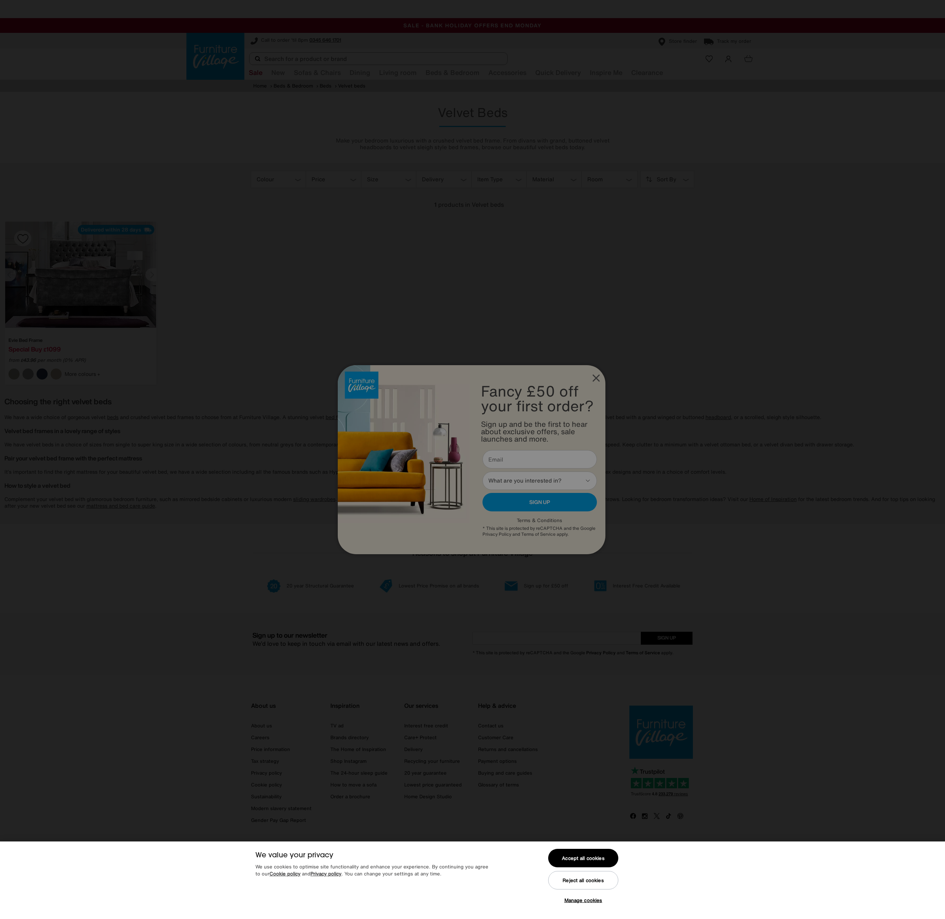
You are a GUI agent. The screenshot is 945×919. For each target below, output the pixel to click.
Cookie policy (284, 874)
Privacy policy (325, 874)
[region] (472, 880)
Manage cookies (583, 900)
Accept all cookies (583, 858)
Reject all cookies (583, 880)
